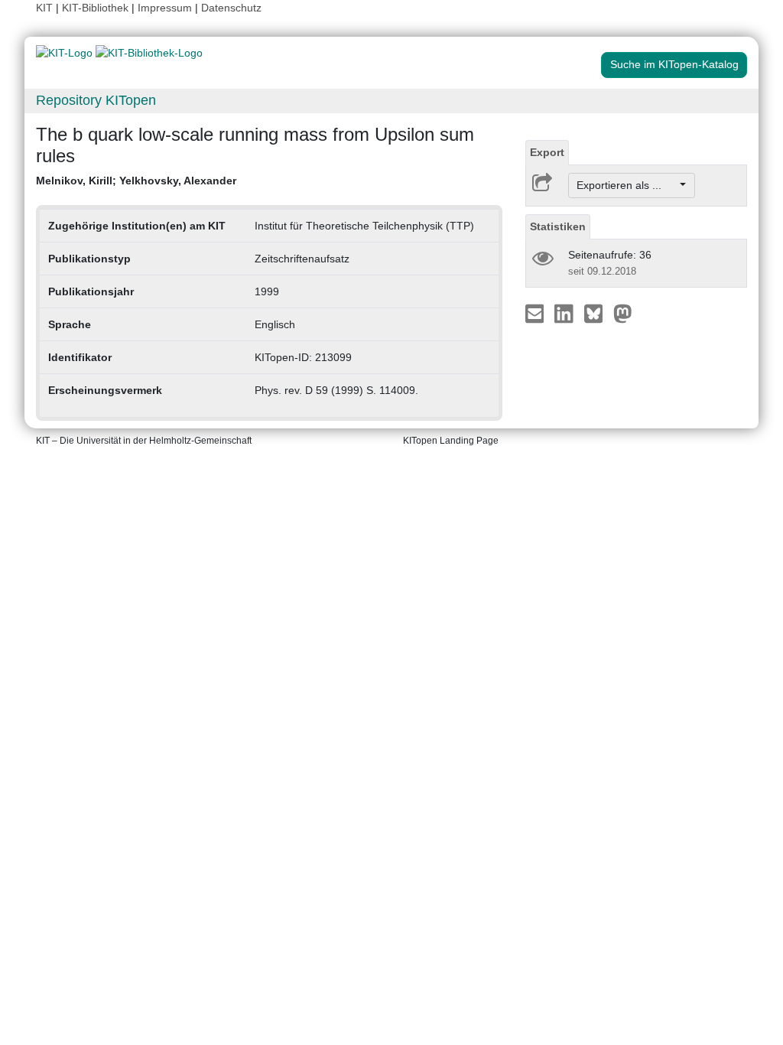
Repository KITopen (96, 100)
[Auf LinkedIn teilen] (565, 313)
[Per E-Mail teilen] (536, 313)
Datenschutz (231, 8)
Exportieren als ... (627, 185)
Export (547, 152)
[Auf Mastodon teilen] (622, 313)
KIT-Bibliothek (97, 8)
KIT (44, 8)
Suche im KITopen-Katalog (674, 64)
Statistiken (558, 226)
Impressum (165, 8)
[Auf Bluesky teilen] (597, 313)
